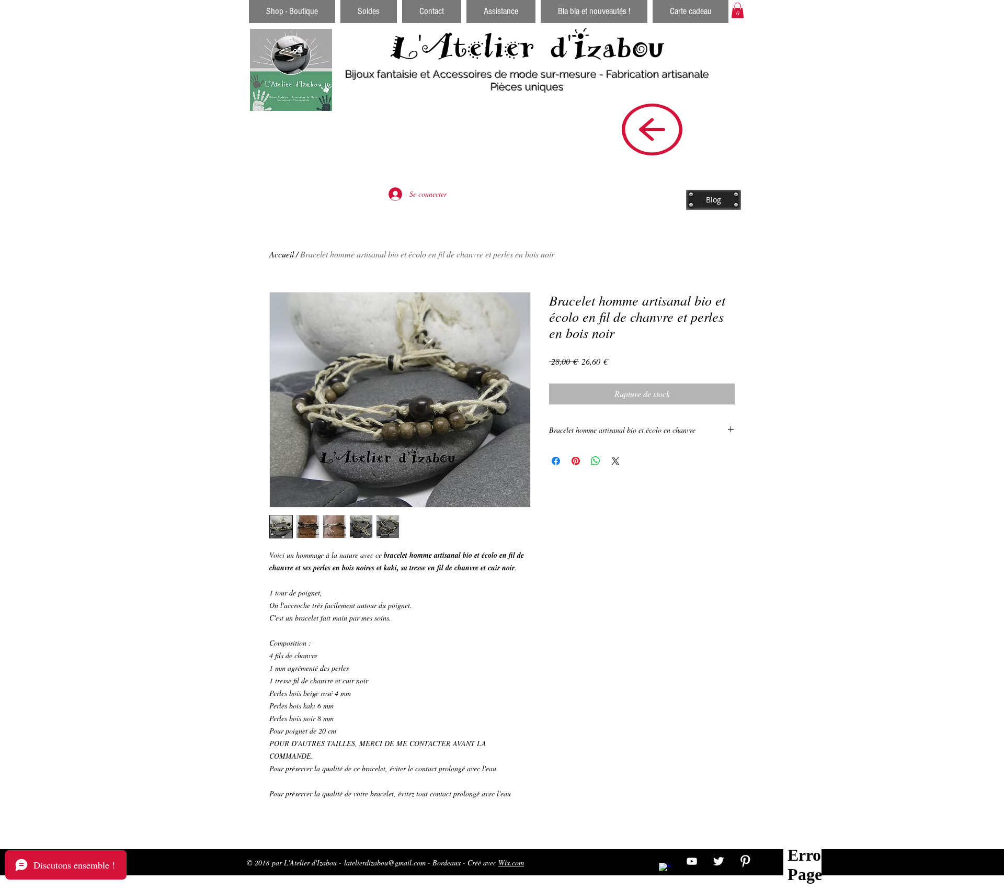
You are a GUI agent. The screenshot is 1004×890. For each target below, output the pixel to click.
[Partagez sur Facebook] (556, 461)
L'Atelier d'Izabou (527, 46)
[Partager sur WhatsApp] (595, 461)
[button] (737, 10)
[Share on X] (615, 461)
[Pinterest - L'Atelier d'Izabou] (745, 861)
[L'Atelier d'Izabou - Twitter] (718, 861)
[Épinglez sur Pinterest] (575, 461)
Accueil (281, 254)
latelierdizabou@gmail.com (385, 863)
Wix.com (511, 863)
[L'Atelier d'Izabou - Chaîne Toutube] (692, 861)
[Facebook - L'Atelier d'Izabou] (665, 869)
